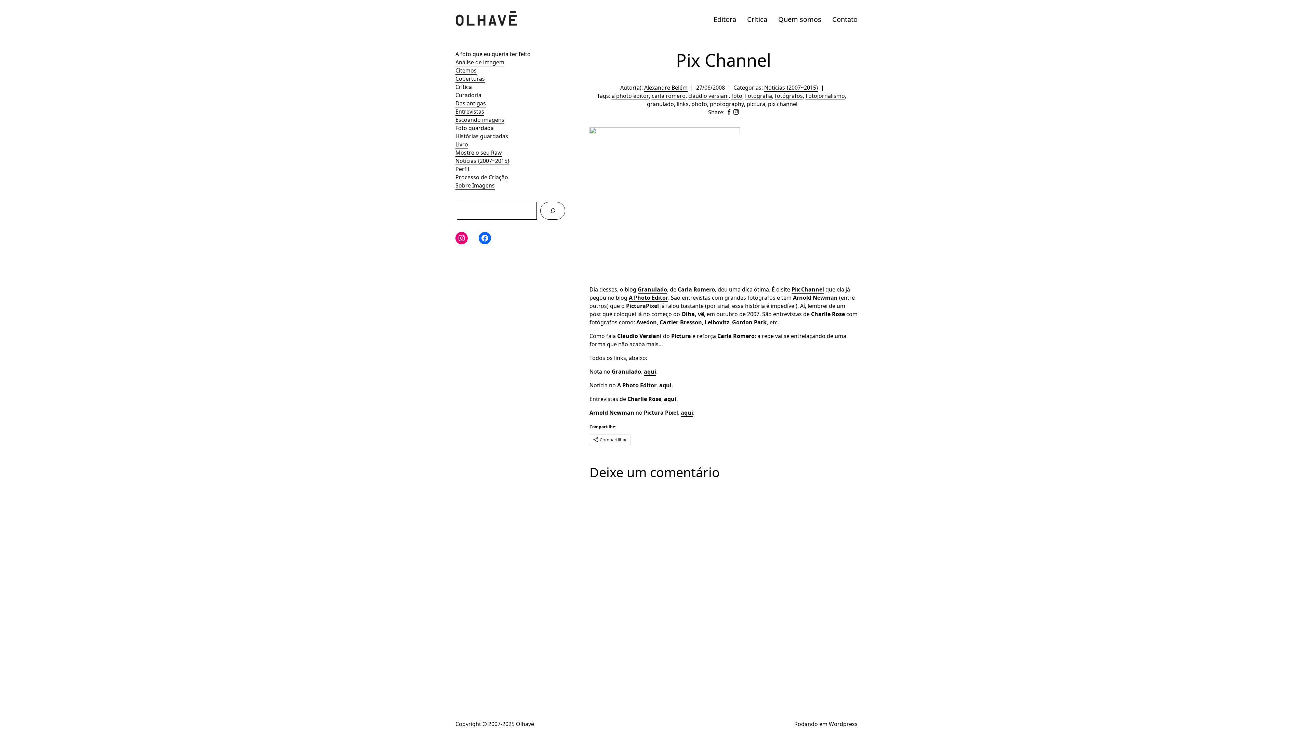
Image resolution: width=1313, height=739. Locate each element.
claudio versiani (708, 96)
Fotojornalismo (825, 96)
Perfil (462, 169)
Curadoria (468, 95)
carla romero (669, 96)
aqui (650, 371)
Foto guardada (474, 128)
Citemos (466, 70)
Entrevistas (469, 111)
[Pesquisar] (552, 210)
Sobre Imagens (475, 185)
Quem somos (799, 19)
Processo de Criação (481, 177)
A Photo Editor (648, 297)
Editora (725, 19)
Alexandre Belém (666, 87)
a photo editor (630, 96)
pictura (756, 104)
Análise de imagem (479, 62)
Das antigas (470, 103)
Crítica (757, 19)
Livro (461, 144)
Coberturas (470, 78)
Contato (845, 19)
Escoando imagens (479, 120)
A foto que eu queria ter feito (493, 54)
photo (699, 104)
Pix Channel (808, 289)
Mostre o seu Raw (478, 152)
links (683, 104)
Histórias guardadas (481, 136)
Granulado (652, 289)
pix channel (782, 104)
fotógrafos (789, 96)
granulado (660, 104)
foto (736, 96)
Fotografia (758, 96)
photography (727, 104)
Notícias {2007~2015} (482, 161)
